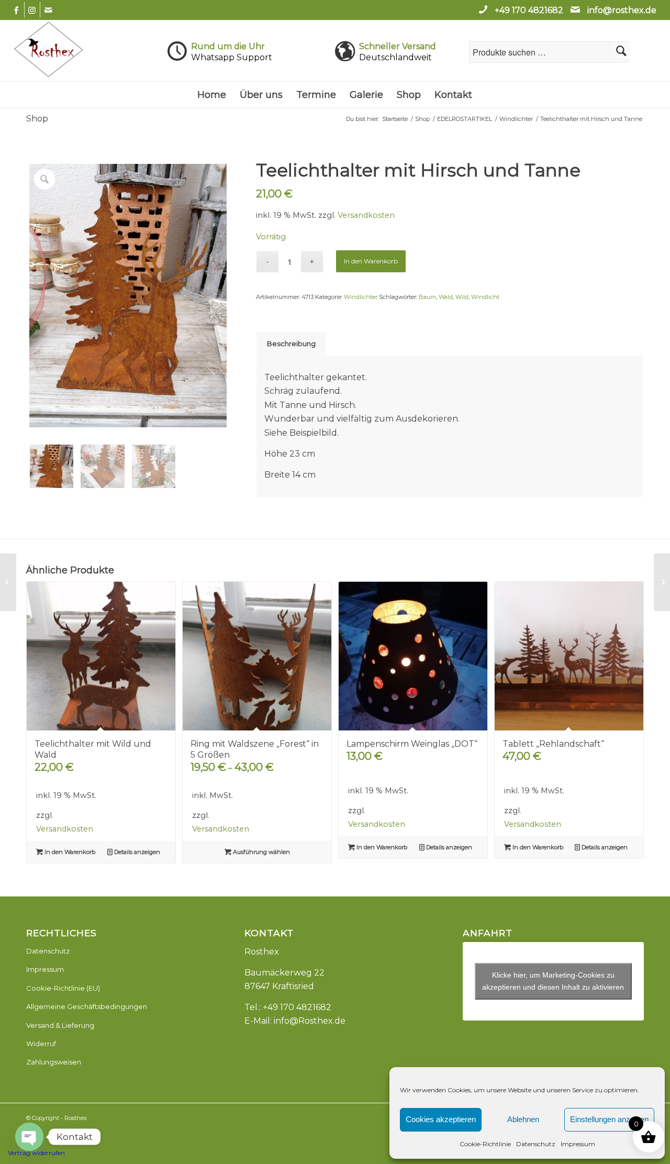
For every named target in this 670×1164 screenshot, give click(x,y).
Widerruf (41, 1043)
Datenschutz (535, 1144)
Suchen (621, 51)
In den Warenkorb (371, 261)
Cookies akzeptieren (441, 1119)
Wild (461, 297)
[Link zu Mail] (48, 10)
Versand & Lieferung (60, 1025)
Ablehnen (523, 1119)
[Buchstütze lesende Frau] (662, 582)
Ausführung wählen (260, 852)
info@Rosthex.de (309, 1021)
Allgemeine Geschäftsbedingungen (86, 1006)
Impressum (578, 1144)
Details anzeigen (136, 852)
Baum (427, 297)
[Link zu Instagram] (32, 10)
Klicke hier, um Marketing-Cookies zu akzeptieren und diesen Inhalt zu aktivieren (553, 981)
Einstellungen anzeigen (609, 1119)
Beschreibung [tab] (291, 343)
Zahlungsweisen (53, 1062)
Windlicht (485, 297)
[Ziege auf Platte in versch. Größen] (8, 582)
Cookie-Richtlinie (485, 1144)
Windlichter (360, 297)
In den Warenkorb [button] (69, 852)
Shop (37, 119)
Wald (446, 297)
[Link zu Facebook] (16, 10)
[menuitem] (212, 95)
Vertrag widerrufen (36, 1153)
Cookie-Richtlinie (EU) (63, 988)
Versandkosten (366, 215)
